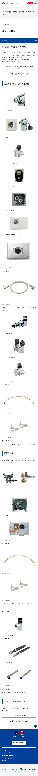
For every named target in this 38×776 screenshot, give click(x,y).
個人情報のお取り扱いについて (9, 755)
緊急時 (31, 3)
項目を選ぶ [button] (5, 40)
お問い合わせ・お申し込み (19, 715)
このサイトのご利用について (9, 753)
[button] (35, 3)
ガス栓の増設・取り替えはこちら (19, 74)
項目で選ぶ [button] (7, 24)
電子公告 (4, 760)
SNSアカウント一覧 (18, 737)
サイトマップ (5, 750)
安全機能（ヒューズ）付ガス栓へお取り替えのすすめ (19, 67)
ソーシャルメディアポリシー (8, 758)
